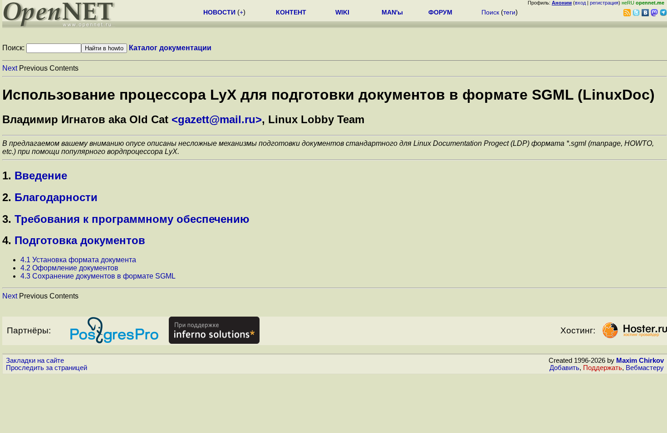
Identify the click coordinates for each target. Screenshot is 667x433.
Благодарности (56, 197)
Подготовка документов (80, 240)
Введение (41, 175)
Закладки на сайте (35, 360)
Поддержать (602, 367)
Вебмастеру (645, 367)
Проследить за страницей (46, 367)
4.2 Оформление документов (69, 268)
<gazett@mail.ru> (217, 119)
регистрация (604, 2)
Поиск (490, 12)
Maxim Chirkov (640, 360)
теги (509, 12)
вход (580, 2)
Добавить (564, 367)
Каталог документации (170, 48)
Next (9, 68)
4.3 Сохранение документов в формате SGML (98, 276)
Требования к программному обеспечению (132, 219)
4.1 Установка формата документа (78, 260)
